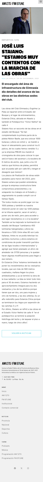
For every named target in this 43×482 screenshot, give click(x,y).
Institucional (7, 403)
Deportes (6, 429)
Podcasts (6, 446)
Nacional (5, 425)
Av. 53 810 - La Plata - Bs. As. (13, 379)
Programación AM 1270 (11, 454)
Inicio (4, 391)
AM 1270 (5, 395)
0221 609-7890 (8, 377)
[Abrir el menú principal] (40, 2)
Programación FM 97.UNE (12, 458)
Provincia (6, 421)
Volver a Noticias (21, 333)
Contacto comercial (10, 408)
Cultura (5, 433)
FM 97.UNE (6, 399)
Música (5, 450)
